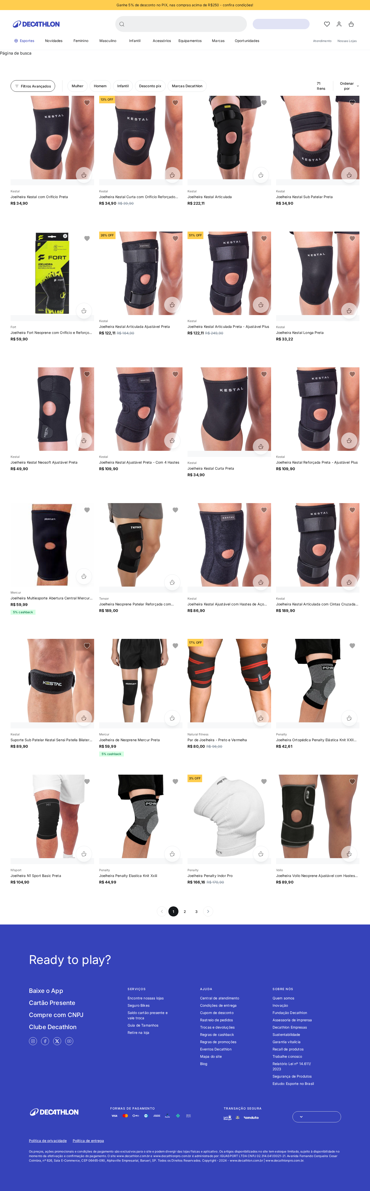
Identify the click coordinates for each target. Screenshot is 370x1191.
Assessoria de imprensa (292, 1020)
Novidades (53, 40)
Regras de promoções (218, 1042)
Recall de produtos (288, 1049)
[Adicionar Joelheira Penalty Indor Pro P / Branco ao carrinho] (261, 854)
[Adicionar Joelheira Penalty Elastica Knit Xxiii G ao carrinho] (172, 854)
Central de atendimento (219, 998)
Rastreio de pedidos (216, 1020)
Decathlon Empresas (290, 1027)
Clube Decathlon (53, 1027)
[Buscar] (122, 24)
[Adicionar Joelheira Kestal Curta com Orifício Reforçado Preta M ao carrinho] (172, 175)
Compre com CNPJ (56, 1015)
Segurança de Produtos (292, 1076)
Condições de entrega (218, 1005)
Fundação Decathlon (290, 1012)
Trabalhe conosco (287, 1056)
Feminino (80, 40)
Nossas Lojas (347, 41)
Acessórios (162, 40)
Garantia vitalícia (287, 1042)
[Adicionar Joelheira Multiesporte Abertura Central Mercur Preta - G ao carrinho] (84, 576)
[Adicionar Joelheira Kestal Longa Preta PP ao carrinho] (349, 311)
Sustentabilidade (286, 1034)
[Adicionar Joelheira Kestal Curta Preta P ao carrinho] (261, 446)
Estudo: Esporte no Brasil (293, 1083)
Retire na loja (138, 1032)
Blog (203, 1064)
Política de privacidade (48, 1140)
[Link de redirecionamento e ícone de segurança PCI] (238, 1118)
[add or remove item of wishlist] (87, 103)
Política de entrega (88, 1140)
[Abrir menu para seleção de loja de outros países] (316, 1116)
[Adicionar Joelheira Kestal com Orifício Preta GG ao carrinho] (84, 175)
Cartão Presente (52, 1002)
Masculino (107, 40)
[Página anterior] (162, 911)
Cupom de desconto (217, 1012)
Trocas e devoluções (217, 1027)
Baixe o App (46, 990)
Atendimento (322, 41)
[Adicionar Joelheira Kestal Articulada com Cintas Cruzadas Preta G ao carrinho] (349, 582)
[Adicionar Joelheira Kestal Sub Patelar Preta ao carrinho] (349, 175)
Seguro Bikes (139, 1005)
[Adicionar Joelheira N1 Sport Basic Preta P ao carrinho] (84, 854)
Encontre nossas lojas (146, 998)
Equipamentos (190, 40)
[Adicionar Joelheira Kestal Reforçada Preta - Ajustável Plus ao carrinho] (349, 440)
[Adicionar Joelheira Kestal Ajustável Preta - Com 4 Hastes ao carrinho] (172, 440)
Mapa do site (211, 1056)
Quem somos (283, 998)
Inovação (280, 1005)
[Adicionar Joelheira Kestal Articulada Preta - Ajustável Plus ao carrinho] (261, 305)
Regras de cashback (217, 1034)
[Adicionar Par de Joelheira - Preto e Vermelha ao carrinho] (261, 718)
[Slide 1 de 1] (52, 137)
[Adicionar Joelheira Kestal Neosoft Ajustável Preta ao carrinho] (84, 440)
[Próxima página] (208, 911)
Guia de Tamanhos (143, 1025)
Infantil (134, 40)
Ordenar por (347, 86)
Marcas (218, 40)
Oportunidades (247, 40)
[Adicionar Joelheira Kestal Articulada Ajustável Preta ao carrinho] (172, 305)
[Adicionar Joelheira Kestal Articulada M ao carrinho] (261, 175)
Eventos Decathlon (216, 1049)
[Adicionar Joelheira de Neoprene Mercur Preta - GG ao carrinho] (172, 718)
